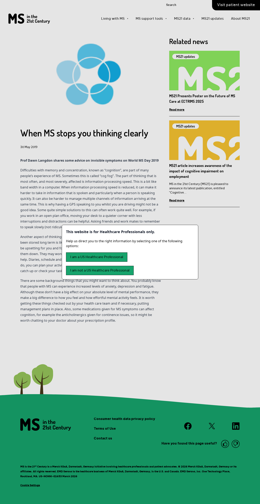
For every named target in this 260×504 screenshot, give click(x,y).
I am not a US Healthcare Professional (99, 270)
